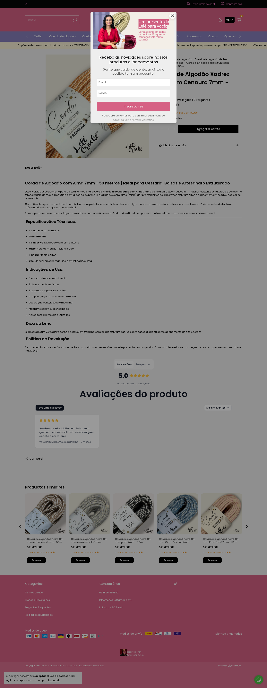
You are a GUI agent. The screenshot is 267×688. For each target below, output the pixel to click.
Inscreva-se (133, 106)
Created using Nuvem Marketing (133, 120)
